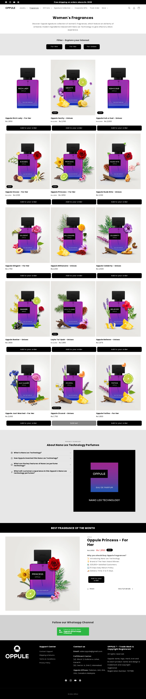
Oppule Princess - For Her (63, 192)
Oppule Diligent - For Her (17, 266)
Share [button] (92, 589)
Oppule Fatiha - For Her (107, 413)
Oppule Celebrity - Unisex (108, 266)
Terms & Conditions (47, 659)
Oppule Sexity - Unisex (62, 118)
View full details (124, 589)
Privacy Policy (44, 663)
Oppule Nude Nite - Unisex (109, 192)
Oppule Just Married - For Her (19, 413)
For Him (54, 46)
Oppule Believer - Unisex (108, 339)
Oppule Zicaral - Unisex (62, 413)
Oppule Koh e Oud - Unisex (109, 118)
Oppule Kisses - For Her (16, 192)
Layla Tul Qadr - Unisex (62, 339)
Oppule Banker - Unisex (16, 339)
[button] (23, 8)
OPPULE (75, 694)
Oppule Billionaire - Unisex (64, 266)
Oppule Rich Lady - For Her (18, 118)
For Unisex (92, 46)
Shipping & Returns (47, 655)
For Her (73, 46)
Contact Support (46, 651)
